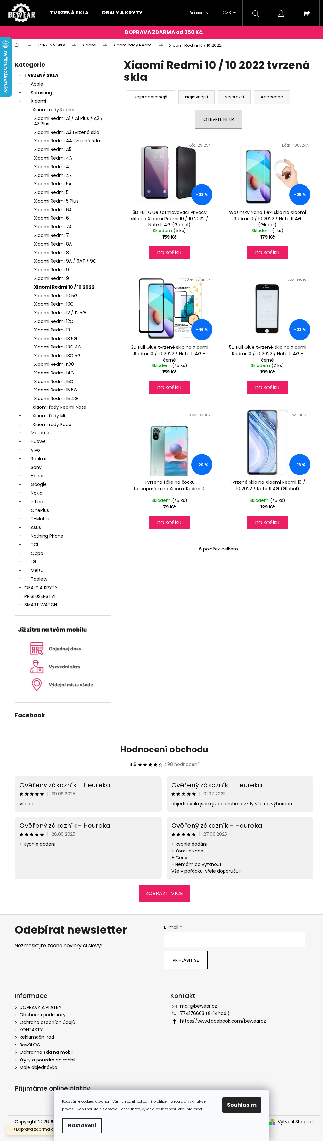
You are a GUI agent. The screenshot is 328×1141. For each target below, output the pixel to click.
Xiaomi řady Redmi (53, 109)
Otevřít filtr (218, 119)
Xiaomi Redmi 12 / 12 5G (60, 312)
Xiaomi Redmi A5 (52, 149)
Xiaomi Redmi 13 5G (55, 338)
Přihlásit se (186, 960)
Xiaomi (38, 101)
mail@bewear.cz (198, 1006)
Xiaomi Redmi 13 (52, 330)
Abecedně (272, 97)
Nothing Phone (47, 536)
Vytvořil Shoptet (295, 1122)
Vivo (35, 450)
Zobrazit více (164, 893)
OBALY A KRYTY (41, 587)
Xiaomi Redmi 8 (51, 252)
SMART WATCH (40, 604)
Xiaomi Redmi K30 (54, 364)
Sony (36, 467)
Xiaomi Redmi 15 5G (55, 390)
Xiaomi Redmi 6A (53, 209)
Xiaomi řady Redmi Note (59, 407)
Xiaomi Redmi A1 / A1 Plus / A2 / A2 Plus (68, 121)
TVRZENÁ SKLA (41, 75)
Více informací (190, 1109)
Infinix (37, 502)
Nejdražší (234, 97)
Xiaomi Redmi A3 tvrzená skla (66, 132)
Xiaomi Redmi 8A (53, 244)
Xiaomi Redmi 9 (51, 269)
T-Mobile (41, 519)
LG (33, 561)
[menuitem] (69, 13)
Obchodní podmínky (43, 1014)
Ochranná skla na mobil (46, 1052)
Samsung (41, 92)
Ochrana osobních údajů (47, 1022)
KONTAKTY (31, 1030)
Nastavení (82, 1125)
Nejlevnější (196, 97)
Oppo (37, 553)
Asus (36, 527)
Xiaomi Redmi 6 (51, 218)
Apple (37, 84)
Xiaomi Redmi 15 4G (56, 398)
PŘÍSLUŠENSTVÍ (39, 596)
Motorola (41, 433)
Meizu (37, 570)
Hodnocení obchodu (164, 749)
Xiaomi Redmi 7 (51, 235)
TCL (35, 544)
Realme (39, 459)
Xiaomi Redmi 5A (52, 183)
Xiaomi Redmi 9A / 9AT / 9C (65, 261)
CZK (228, 12)
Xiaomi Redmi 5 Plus (56, 201)
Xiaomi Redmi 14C (54, 373)
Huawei (39, 441)
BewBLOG (30, 1045)
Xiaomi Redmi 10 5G (56, 295)
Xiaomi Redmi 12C (53, 321)
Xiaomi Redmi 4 (51, 167)
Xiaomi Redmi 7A (53, 226)
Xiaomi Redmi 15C (53, 381)
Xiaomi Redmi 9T (53, 278)
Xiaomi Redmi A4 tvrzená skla (67, 141)
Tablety (39, 579)
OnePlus (40, 510)
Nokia (37, 493)
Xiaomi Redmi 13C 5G (57, 355)
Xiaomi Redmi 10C (54, 304)
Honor (37, 476)
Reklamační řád (37, 1037)
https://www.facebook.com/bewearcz (223, 1021)
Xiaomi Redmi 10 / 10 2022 (64, 287)
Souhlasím (242, 1105)
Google (39, 484)
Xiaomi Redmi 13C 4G (57, 347)
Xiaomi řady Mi (48, 416)
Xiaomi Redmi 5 (51, 192)
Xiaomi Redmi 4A (53, 158)
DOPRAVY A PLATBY (41, 1007)
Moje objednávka (38, 1067)
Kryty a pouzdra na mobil (47, 1060)
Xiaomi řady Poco (51, 424)
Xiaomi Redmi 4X (53, 175)
